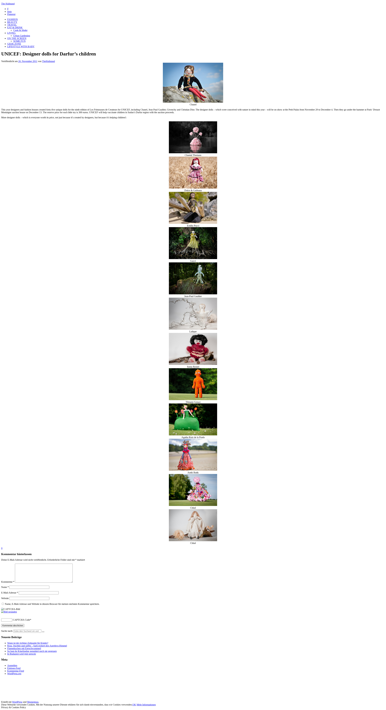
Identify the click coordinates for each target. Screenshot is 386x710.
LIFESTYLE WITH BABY (21, 46)
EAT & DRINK (15, 27)
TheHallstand (48, 61)
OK (134, 704)
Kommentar (7, 582)
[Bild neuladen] (9, 612)
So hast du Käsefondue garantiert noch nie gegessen (32, 651)
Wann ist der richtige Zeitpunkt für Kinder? (27, 643)
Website (5, 598)
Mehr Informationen (146, 704)
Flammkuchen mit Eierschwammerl (24, 648)
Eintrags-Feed (14, 668)
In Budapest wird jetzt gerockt (21, 654)
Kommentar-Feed (15, 671)
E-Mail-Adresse (9, 592)
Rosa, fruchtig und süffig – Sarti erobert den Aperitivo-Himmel (37, 645)
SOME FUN (19, 41)
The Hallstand (8, 3)
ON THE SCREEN (16, 38)
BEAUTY (12, 22)
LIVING (11, 33)
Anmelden (12, 665)
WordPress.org (14, 673)
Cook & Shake (20, 30)
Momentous (32, 702)
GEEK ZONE (14, 44)
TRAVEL (12, 25)
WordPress (17, 702)
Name (5, 587)
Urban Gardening (21, 35)
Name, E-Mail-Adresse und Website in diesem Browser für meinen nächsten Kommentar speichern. (52, 604)
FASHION (12, 19)
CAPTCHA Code (21, 620)
